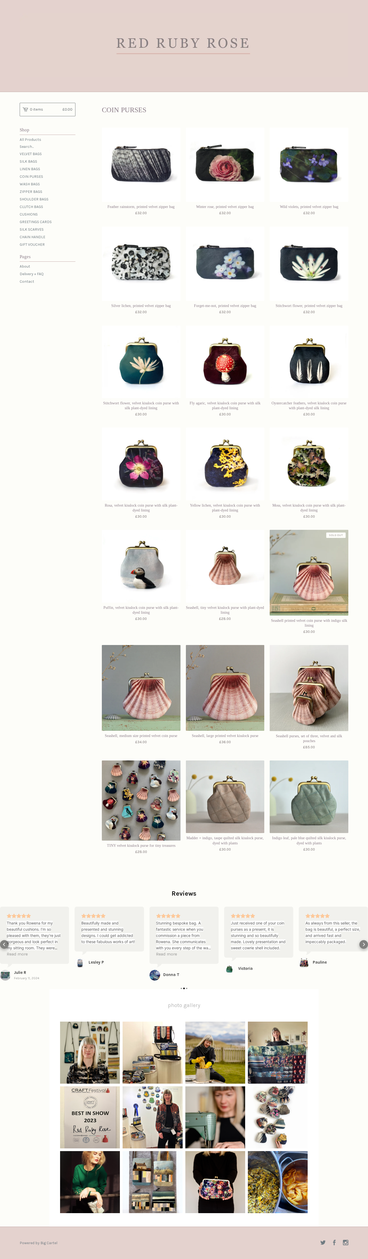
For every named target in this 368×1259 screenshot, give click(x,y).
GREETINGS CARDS (36, 222)
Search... (27, 147)
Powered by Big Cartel (38, 1243)
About (25, 266)
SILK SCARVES (32, 229)
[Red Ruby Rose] (184, 45)
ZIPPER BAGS (31, 191)
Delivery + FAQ (32, 274)
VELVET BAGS (31, 154)
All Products (30, 139)
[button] (4, 944)
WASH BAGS (30, 184)
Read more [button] (17, 954)
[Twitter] (323, 1243)
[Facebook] (334, 1243)
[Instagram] (345, 1243)
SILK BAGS (28, 161)
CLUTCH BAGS (31, 206)
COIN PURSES (31, 176)
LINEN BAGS (30, 169)
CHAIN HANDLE (32, 237)
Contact (27, 281)
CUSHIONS (29, 214)
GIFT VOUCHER (32, 244)
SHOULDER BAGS (34, 199)
